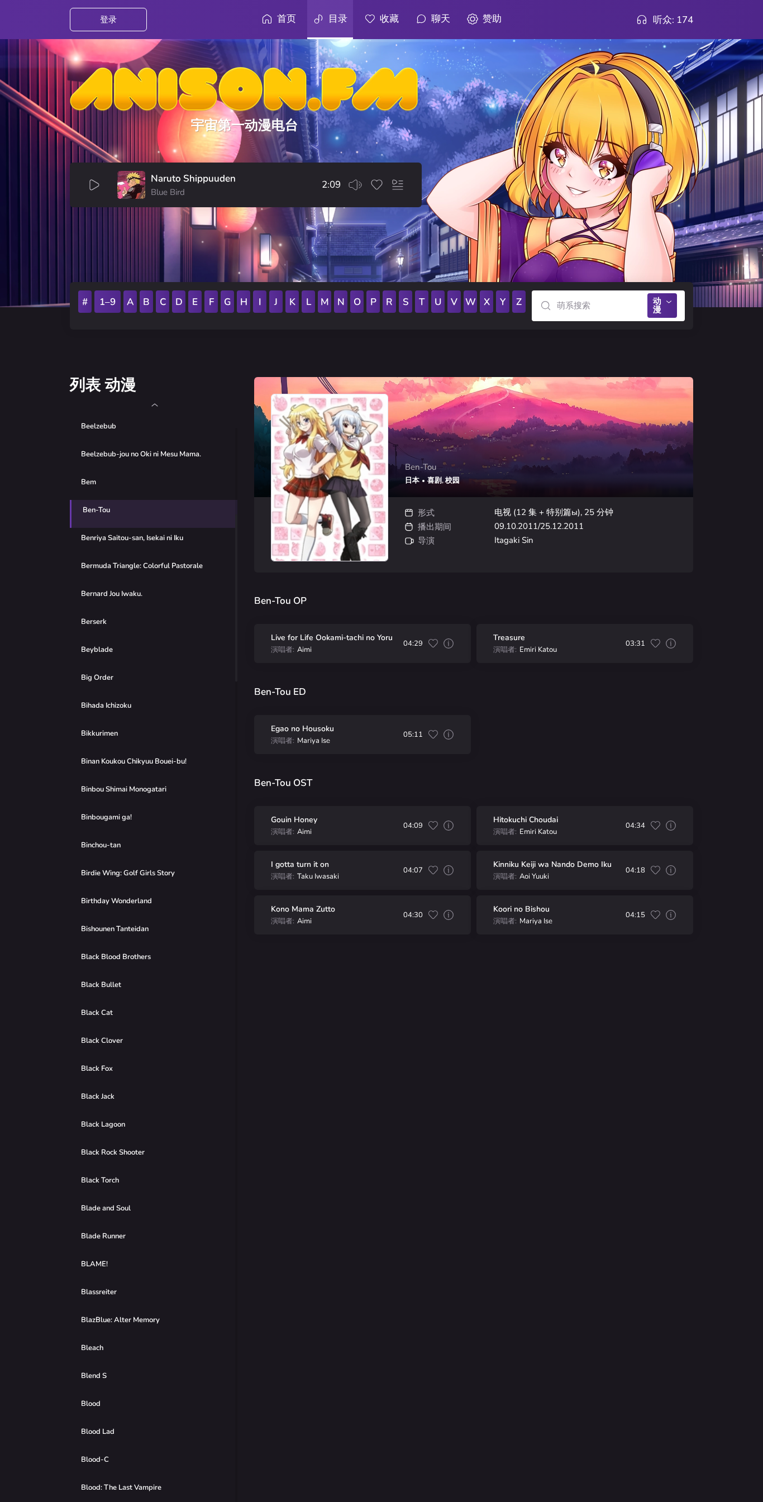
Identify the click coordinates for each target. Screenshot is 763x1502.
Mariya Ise (313, 741)
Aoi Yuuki (534, 876)
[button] (154, 405)
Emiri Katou (538, 650)
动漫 (657, 305)
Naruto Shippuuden (193, 179)
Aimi (304, 650)
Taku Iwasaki (318, 876)
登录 (108, 19)
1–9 (107, 301)
